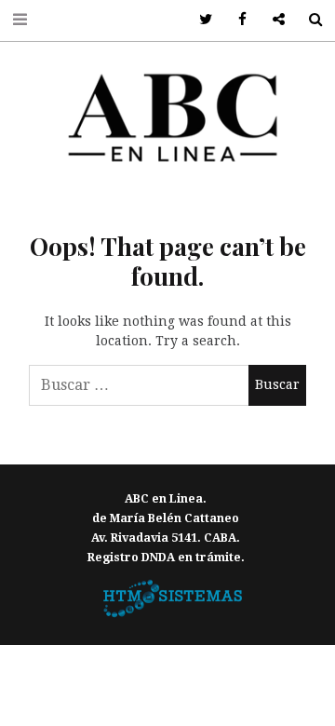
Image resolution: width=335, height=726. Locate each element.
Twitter (199, 20)
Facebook (236, 20)
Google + (272, 20)
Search (308, 20)
